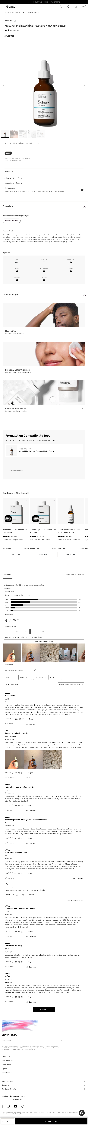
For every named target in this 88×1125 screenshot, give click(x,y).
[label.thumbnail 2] (14, 134)
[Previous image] (3, 85)
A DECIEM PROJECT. (16, 1114)
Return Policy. (18, 160)
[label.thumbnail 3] (23, 134)
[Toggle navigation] (3, 6)
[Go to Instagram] (8, 1106)
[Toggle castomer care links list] (84, 1081)
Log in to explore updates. (44, 3)
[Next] (64, 2)
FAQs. (28, 158)
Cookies (5, 1114)
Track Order (6, 1065)
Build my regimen (11, 220)
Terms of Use (16, 1049)
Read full (14, 333)
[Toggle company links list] (84, 1085)
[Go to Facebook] (2, 1106)
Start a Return (7, 1061)
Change (22, 1096)
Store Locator (7, 1073)
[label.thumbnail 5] (40, 134)
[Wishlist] (82, 20)
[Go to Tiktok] (22, 1106)
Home (7, 12)
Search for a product (16, 470)
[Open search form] (60, 6)
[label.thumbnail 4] (32, 134)
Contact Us (32, 1049)
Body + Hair (16, 12)
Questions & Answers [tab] (74, 575)
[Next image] (85, 85)
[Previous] (24, 2)
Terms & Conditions (39, 1112)
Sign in (4, 1069)
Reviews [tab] (7, 575)
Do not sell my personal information (68, 1112)
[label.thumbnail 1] (5, 134)
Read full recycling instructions (16, 411)
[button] (84, 207)
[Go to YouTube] (15, 1106)
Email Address (7, 1040)
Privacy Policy (7, 1049)
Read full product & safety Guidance (18, 372)
